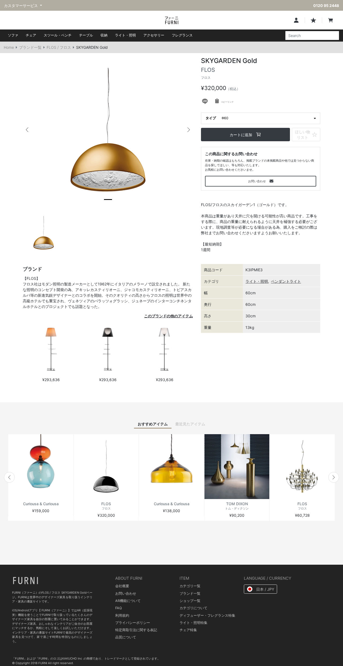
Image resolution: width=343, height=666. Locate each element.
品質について (125, 637)
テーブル (86, 35)
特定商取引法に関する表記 (136, 630)
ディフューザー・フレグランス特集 (207, 615)
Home (9, 47)
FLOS (208, 72)
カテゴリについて (193, 608)
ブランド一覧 (30, 47)
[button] (27, 129)
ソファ (13, 35)
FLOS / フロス (59, 47)
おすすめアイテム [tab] (153, 424)
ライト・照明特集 (193, 623)
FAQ (118, 608)
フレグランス (182, 35)
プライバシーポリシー (132, 623)
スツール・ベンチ (58, 35)
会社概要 (122, 586)
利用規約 (122, 615)
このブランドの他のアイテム (168, 316)
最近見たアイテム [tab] (190, 424)
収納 (103, 35)
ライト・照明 (125, 35)
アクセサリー (153, 35)
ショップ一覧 (190, 601)
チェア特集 (188, 630)
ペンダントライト (286, 281)
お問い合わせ (125, 593)
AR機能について (128, 601)
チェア (31, 35)
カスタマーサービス (21, 5)
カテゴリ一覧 (190, 586)
